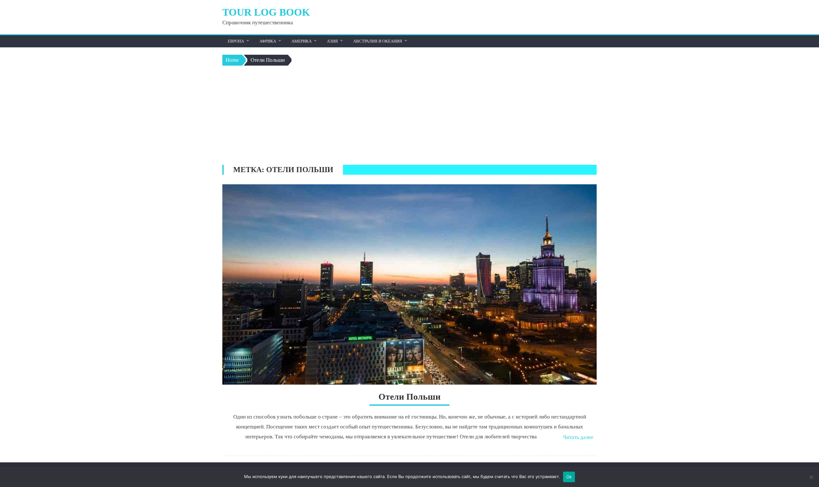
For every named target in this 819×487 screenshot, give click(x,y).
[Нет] (811, 477)
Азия (332, 41)
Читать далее (578, 437)
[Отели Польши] (409, 284)
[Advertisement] (409, 117)
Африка (267, 41)
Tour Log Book (266, 12)
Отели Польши (409, 397)
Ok (569, 476)
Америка (301, 41)
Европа (236, 41)
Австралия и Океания (377, 41)
